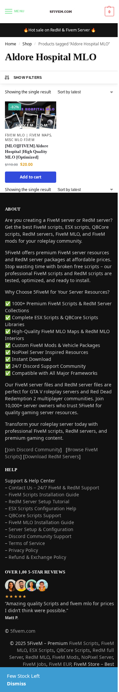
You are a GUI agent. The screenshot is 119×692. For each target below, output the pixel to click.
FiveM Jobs (34, 664)
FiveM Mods (65, 657)
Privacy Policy (23, 550)
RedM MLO (37, 657)
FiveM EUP (60, 664)
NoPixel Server (97, 657)
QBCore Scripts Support (35, 515)
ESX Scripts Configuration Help (42, 508)
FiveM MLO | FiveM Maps (28, 135)
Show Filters (28, 77)
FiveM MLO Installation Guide (41, 522)
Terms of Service (27, 543)
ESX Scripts (41, 650)
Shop (27, 44)
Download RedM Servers (52, 456)
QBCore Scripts (73, 650)
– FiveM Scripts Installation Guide (42, 494)
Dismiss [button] (16, 683)
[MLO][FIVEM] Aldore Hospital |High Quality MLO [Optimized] (26, 151)
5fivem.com (22, 631)
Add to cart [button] (30, 177)
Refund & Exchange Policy (37, 557)
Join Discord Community (33, 449)
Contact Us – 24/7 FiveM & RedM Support (54, 487)
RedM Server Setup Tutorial (39, 501)
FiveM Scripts (84, 643)
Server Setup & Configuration (40, 529)
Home (10, 44)
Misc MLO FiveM (20, 139)
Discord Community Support (40, 536)
